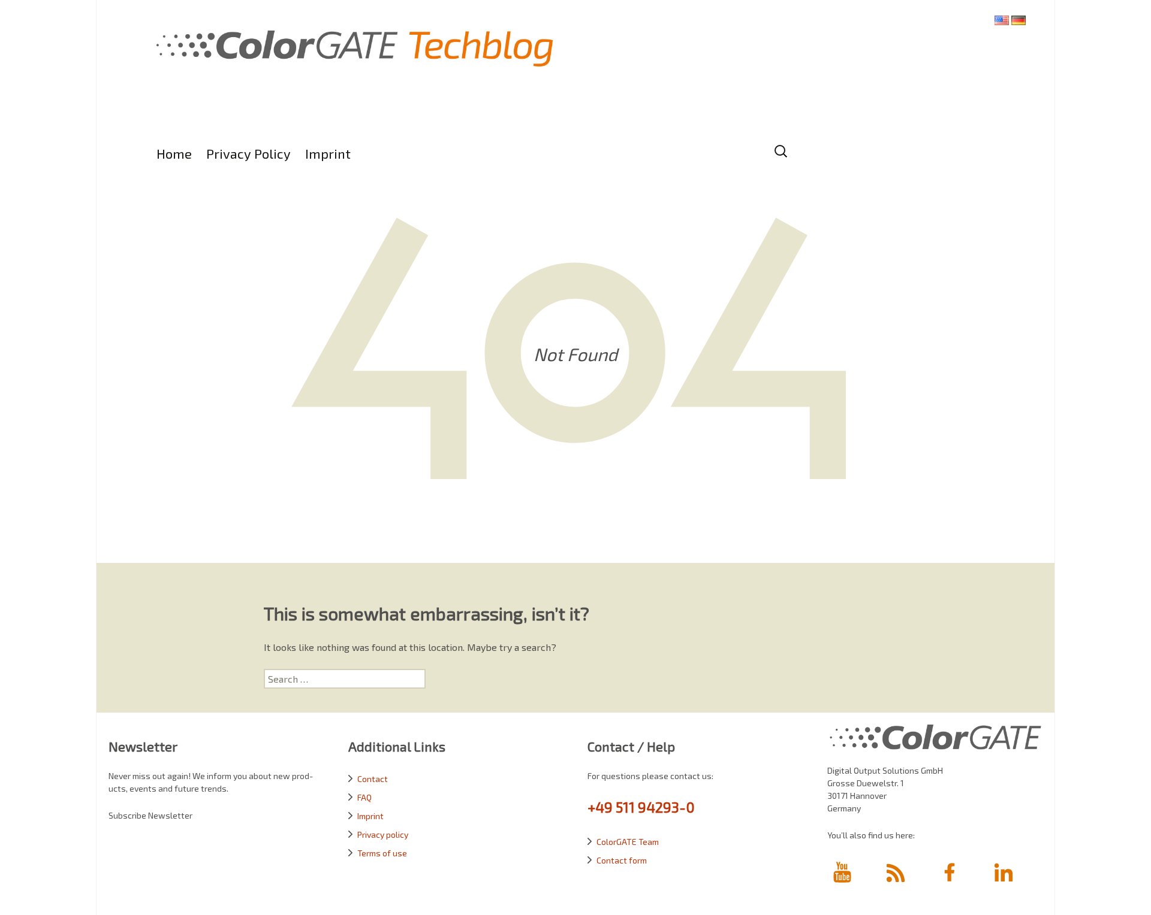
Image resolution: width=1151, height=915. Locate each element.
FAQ (364, 797)
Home (174, 153)
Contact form (621, 860)
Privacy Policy (248, 153)
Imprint (328, 153)
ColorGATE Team (627, 842)
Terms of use (382, 853)
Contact (372, 779)
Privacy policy (382, 834)
